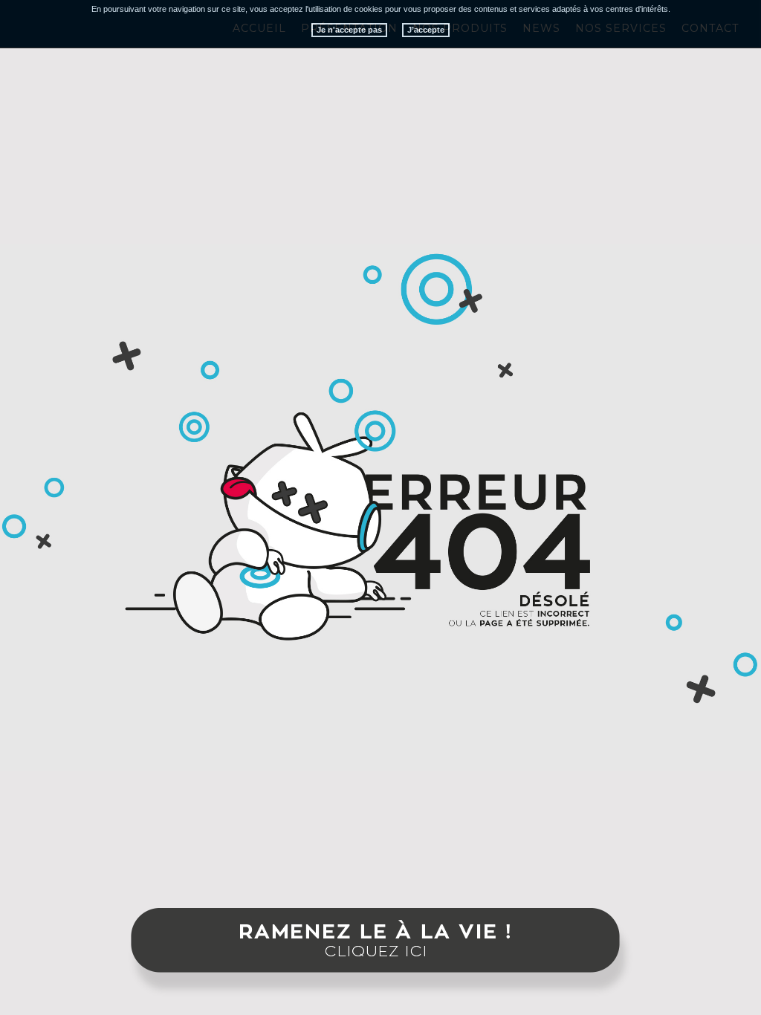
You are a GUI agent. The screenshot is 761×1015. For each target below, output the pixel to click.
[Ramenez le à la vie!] (380, 953)
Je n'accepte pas (349, 29)
